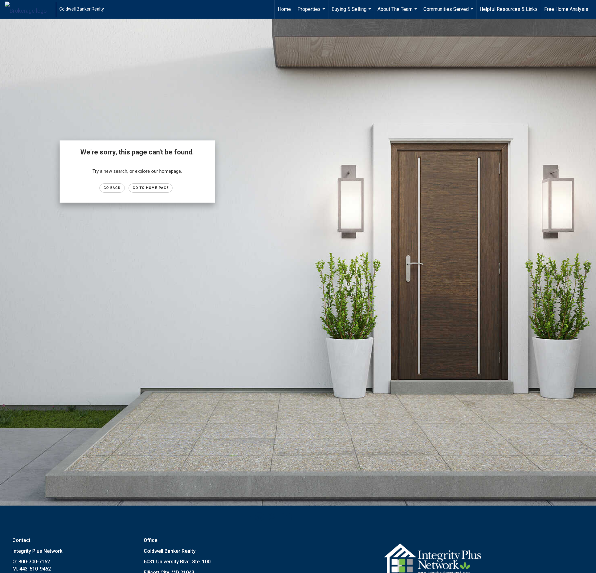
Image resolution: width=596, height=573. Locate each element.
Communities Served (449, 12)
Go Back (112, 188)
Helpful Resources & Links (509, 9)
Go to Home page (151, 188)
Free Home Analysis (566, 9)
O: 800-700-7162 (31, 562)
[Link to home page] (29, 9)
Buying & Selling (352, 12)
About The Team (397, 12)
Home (284, 9)
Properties (312, 12)
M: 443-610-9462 (31, 569)
